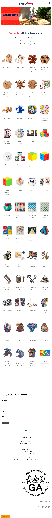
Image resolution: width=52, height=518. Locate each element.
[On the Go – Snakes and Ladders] (20, 230)
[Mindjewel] (7, 207)
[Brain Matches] (20, 59)
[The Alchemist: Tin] (7, 302)
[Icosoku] (32, 181)
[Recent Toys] (26, 3)
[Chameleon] (32, 133)
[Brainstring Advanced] (45, 109)
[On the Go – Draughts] (45, 207)
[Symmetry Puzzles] (7, 255)
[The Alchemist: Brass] (45, 255)
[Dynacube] (20, 156)
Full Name (4, 400)
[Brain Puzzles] (7, 109)
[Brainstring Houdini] (7, 133)
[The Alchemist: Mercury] (32, 279)
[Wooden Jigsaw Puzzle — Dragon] (7, 327)
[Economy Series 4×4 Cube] (7, 181)
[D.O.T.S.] (7, 156)
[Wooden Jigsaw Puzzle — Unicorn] (20, 353)
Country (4, 411)
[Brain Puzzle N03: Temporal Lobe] (7, 84)
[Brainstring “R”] (32, 109)
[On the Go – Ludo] (7, 230)
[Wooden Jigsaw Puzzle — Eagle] (20, 327)
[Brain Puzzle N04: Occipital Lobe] (20, 84)
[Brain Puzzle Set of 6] (45, 84)
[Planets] (45, 230)
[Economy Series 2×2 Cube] (32, 156)
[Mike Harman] (45, 181)
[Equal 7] (20, 181)
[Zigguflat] (45, 353)
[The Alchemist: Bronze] (7, 279)
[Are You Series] (7, 59)
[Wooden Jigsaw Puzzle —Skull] (32, 353)
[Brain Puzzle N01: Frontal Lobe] (32, 59)
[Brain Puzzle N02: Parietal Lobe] (45, 59)
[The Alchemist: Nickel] (45, 279)
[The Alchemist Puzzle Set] (32, 255)
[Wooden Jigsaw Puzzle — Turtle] (7, 353)
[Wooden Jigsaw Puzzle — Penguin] (45, 327)
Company (4, 405)
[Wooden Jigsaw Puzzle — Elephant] (32, 327)
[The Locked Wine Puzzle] (32, 302)
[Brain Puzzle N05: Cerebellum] (32, 84)
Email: (3, 416)
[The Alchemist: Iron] (20, 279)
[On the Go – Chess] (32, 207)
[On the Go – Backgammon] (20, 207)
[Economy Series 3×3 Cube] (45, 156)
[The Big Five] (20, 302)
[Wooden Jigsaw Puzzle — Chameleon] (45, 302)
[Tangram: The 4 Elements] (20, 255)
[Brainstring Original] (20, 133)
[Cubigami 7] (45, 133)
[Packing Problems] (32, 230)
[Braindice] (20, 109)
